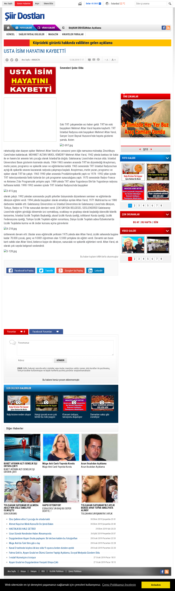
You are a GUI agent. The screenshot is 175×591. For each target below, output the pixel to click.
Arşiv (37, 3)
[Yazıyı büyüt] (114, 59)
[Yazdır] (98, 59)
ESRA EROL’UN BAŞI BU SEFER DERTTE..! (56, 508)
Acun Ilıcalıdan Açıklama (93, 465)
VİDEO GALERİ (129, 230)
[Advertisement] (30, 119)
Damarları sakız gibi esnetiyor (99, 415)
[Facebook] (7, 59)
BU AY (136, 222)
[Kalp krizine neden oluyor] (133, 172)
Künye (23, 571)
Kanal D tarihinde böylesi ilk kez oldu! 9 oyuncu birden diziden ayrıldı (41, 548)
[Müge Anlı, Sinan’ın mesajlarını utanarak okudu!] (133, 245)
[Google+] (16, 59)
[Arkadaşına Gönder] (94, 59)
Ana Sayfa (8, 3)
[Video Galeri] (46, 28)
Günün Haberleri (24, 3)
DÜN (156, 222)
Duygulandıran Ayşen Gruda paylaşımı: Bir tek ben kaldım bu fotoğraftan (43, 538)
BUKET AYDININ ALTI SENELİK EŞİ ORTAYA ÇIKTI (93, 27)
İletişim (34, 571)
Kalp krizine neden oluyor (19, 414)
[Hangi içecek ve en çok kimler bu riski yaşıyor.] (158, 172)
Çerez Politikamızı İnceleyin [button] (119, 584)
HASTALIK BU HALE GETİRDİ (22, 528)
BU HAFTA (146, 222)
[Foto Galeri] (24, 28)
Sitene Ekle (48, 3)
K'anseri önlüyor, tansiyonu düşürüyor (72, 415)
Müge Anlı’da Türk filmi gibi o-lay (24, 543)
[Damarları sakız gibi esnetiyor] (158, 191)
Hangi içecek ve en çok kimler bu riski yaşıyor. (46, 415)
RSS (43, 571)
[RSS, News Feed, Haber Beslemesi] (168, 28)
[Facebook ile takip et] (164, 28)
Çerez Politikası (75, 571)
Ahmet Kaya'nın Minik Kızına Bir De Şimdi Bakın (31, 524)
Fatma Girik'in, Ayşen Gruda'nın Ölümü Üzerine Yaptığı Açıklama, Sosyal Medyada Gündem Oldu (54, 552)
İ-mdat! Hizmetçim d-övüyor (22, 557)
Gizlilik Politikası (57, 571)
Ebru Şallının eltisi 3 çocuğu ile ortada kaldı (29, 519)
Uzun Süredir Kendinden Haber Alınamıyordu (30, 533)
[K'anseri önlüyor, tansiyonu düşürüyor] (133, 191)
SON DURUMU (21, 509)
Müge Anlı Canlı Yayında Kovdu (58, 465)
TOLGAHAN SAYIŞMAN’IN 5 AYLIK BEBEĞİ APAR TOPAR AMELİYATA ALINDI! (98, 509)
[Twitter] (11, 59)
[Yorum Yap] (89, 59)
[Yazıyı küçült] (106, 59)
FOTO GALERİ (128, 158)
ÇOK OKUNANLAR (131, 214)
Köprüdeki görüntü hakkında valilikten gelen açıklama (72, 43)
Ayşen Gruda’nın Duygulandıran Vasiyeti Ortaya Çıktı (33, 562)
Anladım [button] (156, 584)
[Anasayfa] (8, 28)
